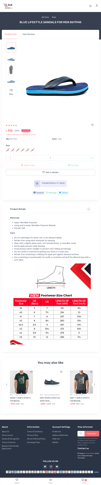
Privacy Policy (32, 435)
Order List (56, 439)
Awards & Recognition (10, 439)
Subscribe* (91, 433)
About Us (5, 432)
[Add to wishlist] (92, 125)
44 (33, 150)
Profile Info (56, 432)
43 (28, 150)
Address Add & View (60, 435)
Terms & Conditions (35, 432)
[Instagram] (51, 467)
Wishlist (55, 442)
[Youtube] (57, 467)
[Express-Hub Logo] (8, 6)
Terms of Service (9, 442)
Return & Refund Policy (36, 439)
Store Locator (7, 435)
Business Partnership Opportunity (10, 447)
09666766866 (90, 453)
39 (8, 150)
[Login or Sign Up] (97, 6)
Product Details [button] (18, 209)
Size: (8, 146)
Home (46, 17)
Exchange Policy (33, 442)
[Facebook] (45, 467)
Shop (54, 17)
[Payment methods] (50, 472)
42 (23, 150)
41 (18, 150)
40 (13, 150)
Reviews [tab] (29, 34)
